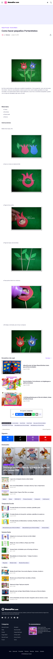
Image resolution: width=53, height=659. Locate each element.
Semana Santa (45, 527)
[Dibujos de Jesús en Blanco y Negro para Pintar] (5, 543)
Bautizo (4, 499)
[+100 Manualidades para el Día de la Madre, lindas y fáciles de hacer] (12, 399)
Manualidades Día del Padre (7, 425)
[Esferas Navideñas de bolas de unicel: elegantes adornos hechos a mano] (5, 598)
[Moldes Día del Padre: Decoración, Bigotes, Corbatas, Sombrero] (5, 572)
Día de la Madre (13, 27)
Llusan (30, 653)
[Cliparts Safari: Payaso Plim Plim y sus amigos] (5, 493)
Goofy (15, 639)
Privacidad (20, 651)
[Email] (36, 414)
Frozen (3, 639)
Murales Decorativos (24, 562)
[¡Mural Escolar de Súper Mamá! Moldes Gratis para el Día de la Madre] (12, 367)
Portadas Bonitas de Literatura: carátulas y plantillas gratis (25, 507)
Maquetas (5, 562)
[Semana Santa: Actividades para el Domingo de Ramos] (5, 550)
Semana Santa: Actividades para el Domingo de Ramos (24, 549)
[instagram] (5, 617)
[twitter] (11, 617)
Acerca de (15, 651)
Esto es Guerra (17, 637)
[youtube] (2, 617)
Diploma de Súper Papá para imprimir (19, 584)
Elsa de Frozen (5, 637)
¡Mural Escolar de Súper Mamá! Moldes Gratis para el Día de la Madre (36, 366)
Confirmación (46, 499)
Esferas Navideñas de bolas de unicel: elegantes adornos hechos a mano (29, 597)
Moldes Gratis (13, 562)
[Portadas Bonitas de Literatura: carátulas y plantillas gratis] (5, 508)
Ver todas (48, 358)
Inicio (10, 651)
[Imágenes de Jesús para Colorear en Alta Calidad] (5, 536)
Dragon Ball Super (18, 632)
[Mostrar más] (40, 414)
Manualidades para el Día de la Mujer (31, 527)
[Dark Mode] (47, 2)
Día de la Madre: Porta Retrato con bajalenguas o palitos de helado (37, 382)
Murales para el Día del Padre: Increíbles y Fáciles (23, 578)
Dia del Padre (22, 423)
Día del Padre (29, 423)
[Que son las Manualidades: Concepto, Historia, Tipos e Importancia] (5, 486)
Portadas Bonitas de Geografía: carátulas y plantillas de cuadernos (27, 514)
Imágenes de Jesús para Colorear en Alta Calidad (22, 536)
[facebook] (14, 617)
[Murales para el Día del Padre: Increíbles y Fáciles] (5, 578)
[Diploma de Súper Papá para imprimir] (5, 585)
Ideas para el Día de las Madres (39, 423)
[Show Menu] (2, 2)
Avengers (16, 627)
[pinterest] (17, 617)
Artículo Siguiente (46, 429)
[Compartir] (50, 35)
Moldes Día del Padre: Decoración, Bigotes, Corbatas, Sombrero (26, 571)
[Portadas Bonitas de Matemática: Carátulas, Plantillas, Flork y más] (5, 521)
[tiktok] (8, 617)
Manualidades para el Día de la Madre (22, 425)
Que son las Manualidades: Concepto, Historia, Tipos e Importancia (27, 485)
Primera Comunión (27, 499)
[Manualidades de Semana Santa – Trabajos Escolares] (5, 556)
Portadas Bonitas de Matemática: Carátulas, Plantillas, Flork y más (27, 520)
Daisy (3, 629)
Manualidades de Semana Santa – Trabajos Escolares (24, 556)
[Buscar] (51, 2)
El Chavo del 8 (17, 634)
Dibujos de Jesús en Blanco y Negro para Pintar (22, 542)
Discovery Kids (17, 629)
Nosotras (32, 651)
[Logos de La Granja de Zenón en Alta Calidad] (5, 479)
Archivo (37, 651)
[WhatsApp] (33, 414)
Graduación (37, 499)
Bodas (10, 499)
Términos (26, 651)
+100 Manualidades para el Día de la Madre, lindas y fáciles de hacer (37, 398)
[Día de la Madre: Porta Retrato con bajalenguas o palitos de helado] (12, 383)
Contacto (42, 651)
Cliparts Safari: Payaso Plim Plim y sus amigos (22, 492)
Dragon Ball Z (4, 634)
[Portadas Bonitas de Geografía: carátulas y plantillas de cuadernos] (5, 515)
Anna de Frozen (5, 627)
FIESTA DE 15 (17, 499)
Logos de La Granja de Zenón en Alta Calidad (21, 479)
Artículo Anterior (6, 429)
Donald (3, 632)
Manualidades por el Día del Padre (37, 425)
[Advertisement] (26, 14)
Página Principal (5, 27)
